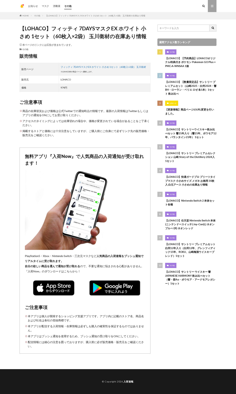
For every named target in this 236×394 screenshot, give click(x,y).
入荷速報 (129, 381)
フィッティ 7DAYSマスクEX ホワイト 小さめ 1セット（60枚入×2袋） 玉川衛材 (103, 66)
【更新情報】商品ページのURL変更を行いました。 (189, 111)
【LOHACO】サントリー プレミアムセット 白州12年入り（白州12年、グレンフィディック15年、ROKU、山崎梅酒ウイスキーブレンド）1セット (190, 249)
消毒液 (56, 5)
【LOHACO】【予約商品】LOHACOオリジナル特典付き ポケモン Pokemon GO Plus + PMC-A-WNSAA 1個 (190, 62)
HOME (25, 15)
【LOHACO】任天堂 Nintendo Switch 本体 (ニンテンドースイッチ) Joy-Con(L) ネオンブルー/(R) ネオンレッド (190, 224)
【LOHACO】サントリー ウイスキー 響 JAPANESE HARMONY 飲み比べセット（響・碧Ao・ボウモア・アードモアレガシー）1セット (190, 277)
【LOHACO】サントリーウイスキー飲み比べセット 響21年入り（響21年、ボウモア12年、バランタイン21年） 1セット (190, 133)
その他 (68, 5)
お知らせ (33, 5)
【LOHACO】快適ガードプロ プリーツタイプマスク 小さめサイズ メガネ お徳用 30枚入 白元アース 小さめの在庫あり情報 (190, 180)
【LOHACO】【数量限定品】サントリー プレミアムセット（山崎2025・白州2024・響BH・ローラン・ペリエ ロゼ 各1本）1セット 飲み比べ (190, 87)
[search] (213, 28)
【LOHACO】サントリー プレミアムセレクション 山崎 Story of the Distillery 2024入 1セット (190, 157)
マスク (45, 5)
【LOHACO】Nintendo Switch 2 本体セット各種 (190, 202)
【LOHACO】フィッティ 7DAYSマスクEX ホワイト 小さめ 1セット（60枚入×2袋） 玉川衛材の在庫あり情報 (95, 15)
